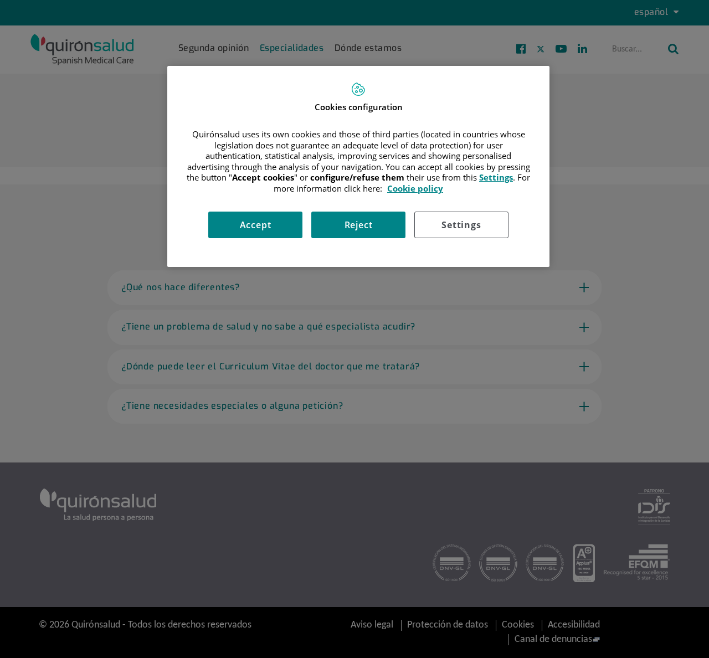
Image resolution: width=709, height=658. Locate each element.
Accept (255, 225)
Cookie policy (415, 188)
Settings (461, 225)
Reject (359, 225)
